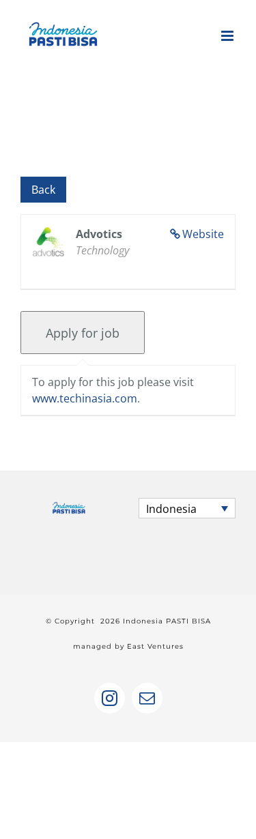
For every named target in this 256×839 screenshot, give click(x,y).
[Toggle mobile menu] (228, 36)
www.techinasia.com (84, 398)
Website (203, 233)
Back (43, 189)
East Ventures (155, 646)
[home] (68, 510)
